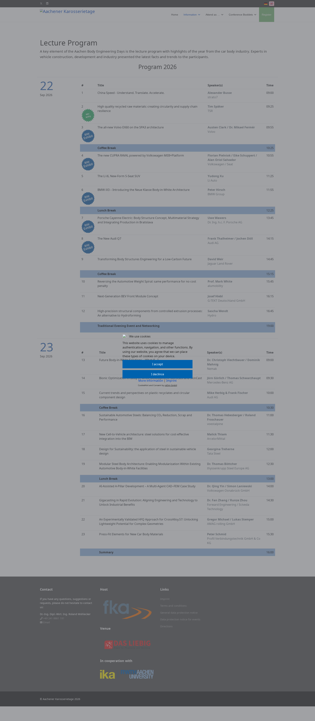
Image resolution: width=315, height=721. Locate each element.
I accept (157, 364)
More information (150, 381)
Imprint (171, 381)
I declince (157, 374)
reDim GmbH (171, 385)
